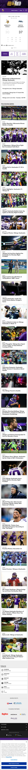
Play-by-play (17, 54)
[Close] (26, 741)
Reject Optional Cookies (14, 763)
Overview (5, 53)
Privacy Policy (9, 757)
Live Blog (12, 54)
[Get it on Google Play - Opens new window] (18, 735)
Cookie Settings (14, 759)
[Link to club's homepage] (2, 10)
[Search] (23, 10)
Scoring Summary (24, 54)
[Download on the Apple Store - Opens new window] (9, 735)
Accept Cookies (14, 767)
